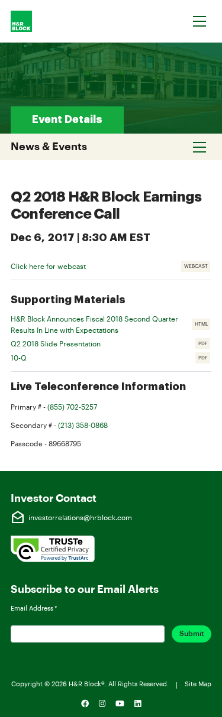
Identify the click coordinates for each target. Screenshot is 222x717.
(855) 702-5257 (72, 407)
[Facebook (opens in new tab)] (85, 704)
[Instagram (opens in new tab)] (102, 704)
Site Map (198, 683)
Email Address (34, 608)
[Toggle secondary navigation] (200, 146)
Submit (191, 633)
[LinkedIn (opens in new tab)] (137, 704)
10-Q (111, 358)
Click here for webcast (48, 266)
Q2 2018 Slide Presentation (111, 344)
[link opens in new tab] (53, 547)
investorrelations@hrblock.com (71, 518)
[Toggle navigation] (200, 21)
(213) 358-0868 (83, 425)
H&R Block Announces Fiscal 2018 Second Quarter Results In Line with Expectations (111, 324)
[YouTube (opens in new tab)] (120, 704)
